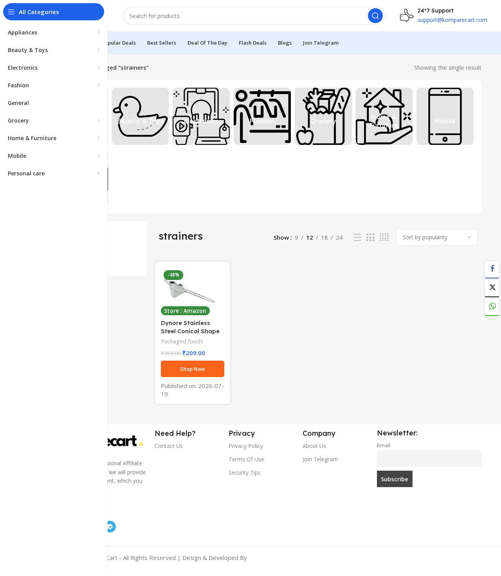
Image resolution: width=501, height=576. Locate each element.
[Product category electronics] (201, 116)
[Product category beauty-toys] (140, 116)
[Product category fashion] (262, 116)
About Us (314, 446)
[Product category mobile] (445, 116)
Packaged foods (182, 341)
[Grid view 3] (370, 237)
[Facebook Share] (492, 269)
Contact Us (169, 446)
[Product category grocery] (323, 116)
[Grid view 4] (384, 237)
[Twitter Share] (492, 288)
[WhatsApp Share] (492, 307)
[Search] (375, 15)
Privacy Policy (246, 446)
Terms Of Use (246, 459)
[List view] (357, 237)
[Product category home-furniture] (384, 116)
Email (383, 445)
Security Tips (245, 472)
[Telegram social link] (110, 527)
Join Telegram (320, 459)
